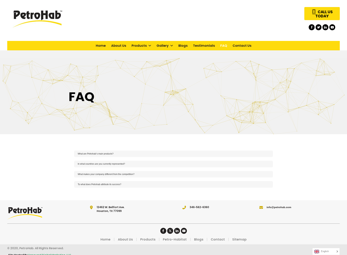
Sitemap (239, 239)
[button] (312, 27)
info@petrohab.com (279, 207)
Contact (218, 239)
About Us (125, 239)
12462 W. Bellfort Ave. (111, 207)
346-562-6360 (199, 207)
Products (147, 239)
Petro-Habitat (175, 239)
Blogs (198, 239)
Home (105, 239)
